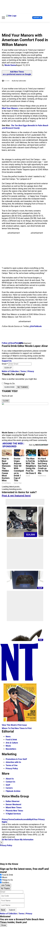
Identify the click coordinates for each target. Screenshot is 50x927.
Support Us (37, 17)
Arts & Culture (12, 743)
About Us (10, 779)
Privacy (31, 371)
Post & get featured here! (16, 495)
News (8, 736)
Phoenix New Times (14, 811)
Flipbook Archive (13, 791)
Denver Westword (13, 804)
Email (5, 364)
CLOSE (6, 401)
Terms (23, 371)
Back (3, 910)
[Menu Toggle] (3, 17)
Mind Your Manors (10, 108)
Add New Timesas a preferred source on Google (17, 73)
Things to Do (7, 880)
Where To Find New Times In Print (17, 728)
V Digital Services (13, 814)
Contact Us (10, 782)
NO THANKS (22, 387)
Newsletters (11, 749)
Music (8, 746)
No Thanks (5, 888)
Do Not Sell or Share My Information (17, 839)
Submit (12, 910)
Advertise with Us (13, 762)
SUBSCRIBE (9, 387)
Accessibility (26, 819)
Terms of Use (11, 765)
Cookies (17, 819)
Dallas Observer (13, 801)
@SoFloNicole (35, 326)
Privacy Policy (12, 768)
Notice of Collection (10, 371)
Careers (9, 788)
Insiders (5, 882)
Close (3, 925)
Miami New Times (13, 807)
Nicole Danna (10, 65)
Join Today (5, 885)
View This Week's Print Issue (14, 725)
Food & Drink (11, 739)
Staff (8, 785)
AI (33, 819)
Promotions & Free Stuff (16, 759)
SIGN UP (8, 368)
